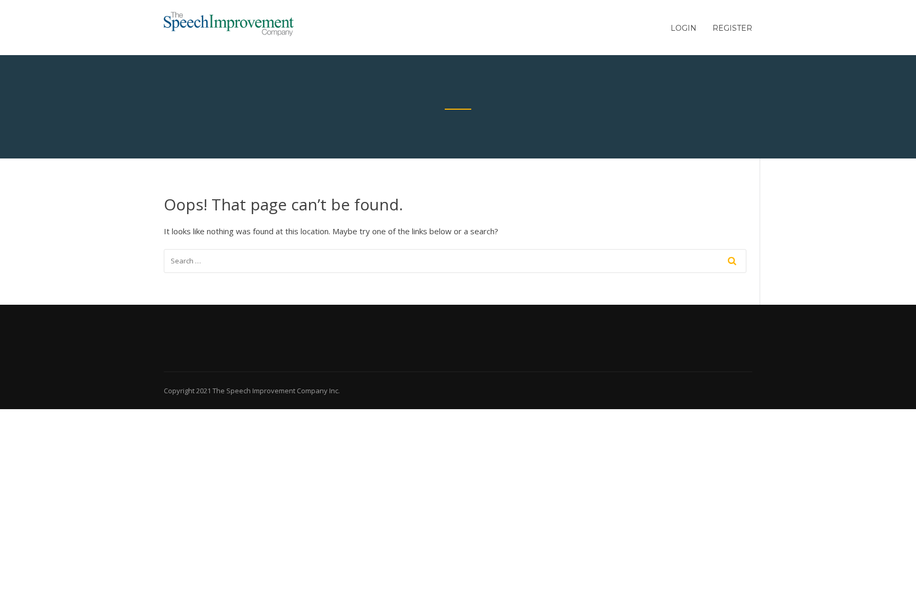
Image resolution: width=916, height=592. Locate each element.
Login (684, 28)
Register (732, 28)
